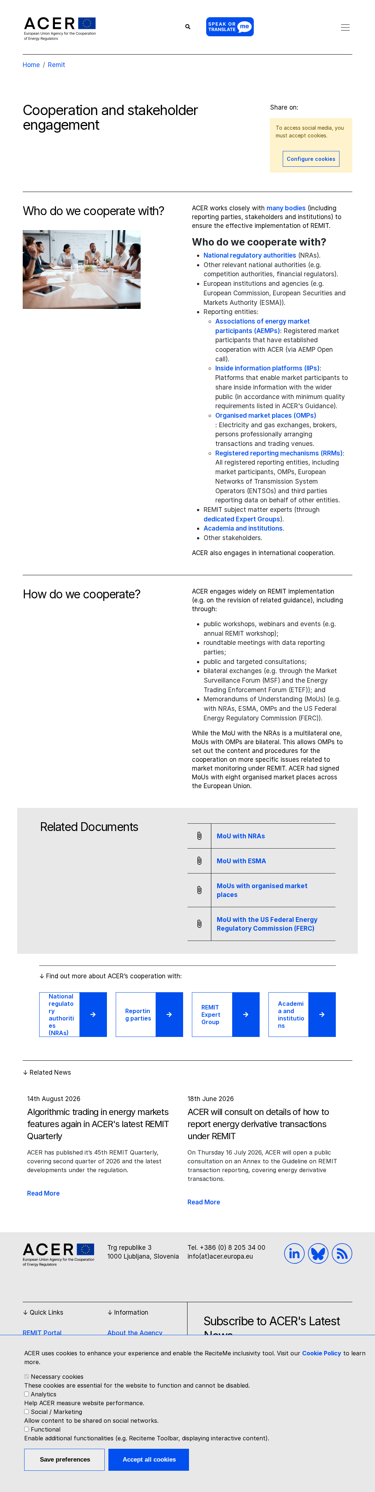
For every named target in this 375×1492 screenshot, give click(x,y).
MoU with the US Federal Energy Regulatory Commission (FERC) (267, 924)
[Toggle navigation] (345, 27)
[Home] (60, 29)
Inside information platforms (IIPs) (267, 368)
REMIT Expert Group (210, 1015)
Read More (43, 1193)
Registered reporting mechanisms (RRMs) (279, 453)
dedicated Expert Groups (242, 519)
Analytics (43, 1394)
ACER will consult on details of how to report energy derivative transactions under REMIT (258, 1124)
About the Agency (135, 1333)
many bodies (286, 208)
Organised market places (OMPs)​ (265, 415)
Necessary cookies (57, 1376)
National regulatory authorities (250, 255)
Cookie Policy (321, 1353)
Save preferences (65, 1459)
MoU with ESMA (241, 861)
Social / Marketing (56, 1411)
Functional (45, 1429)
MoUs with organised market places (262, 890)
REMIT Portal (42, 1333)
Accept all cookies (149, 1459)
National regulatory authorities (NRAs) (61, 1015)
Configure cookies (311, 159)
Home (31, 65)
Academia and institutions (243, 528)
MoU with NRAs (241, 836)
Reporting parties (138, 1014)
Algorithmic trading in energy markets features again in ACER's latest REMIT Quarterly (98, 1124)
